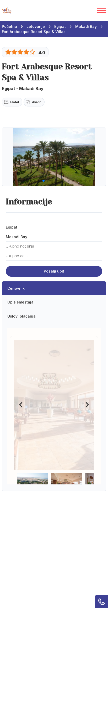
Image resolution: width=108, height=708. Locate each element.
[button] (14, 181)
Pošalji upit (54, 271)
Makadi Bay (86, 26)
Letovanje (35, 26)
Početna (9, 26)
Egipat (60, 26)
